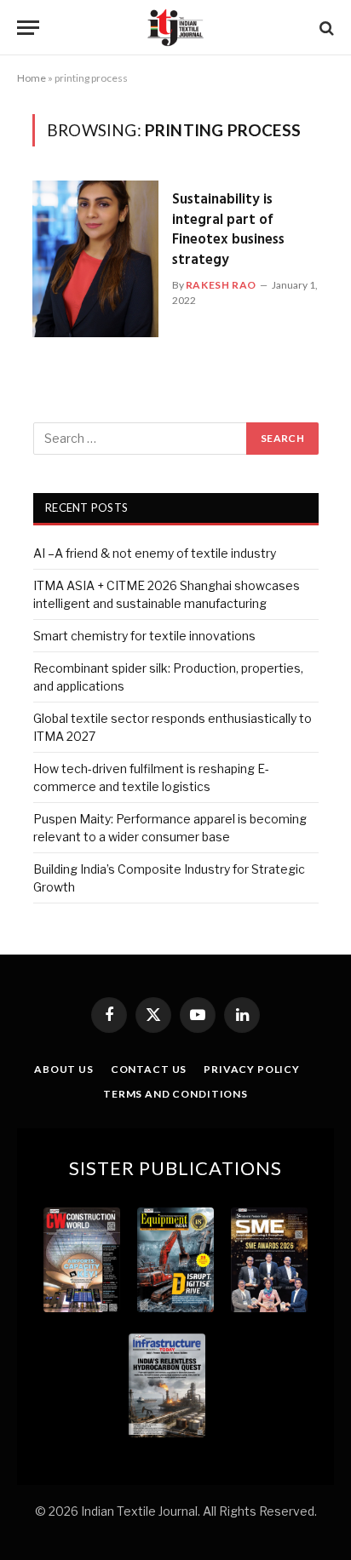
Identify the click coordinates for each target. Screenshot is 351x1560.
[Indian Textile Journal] (175, 27)
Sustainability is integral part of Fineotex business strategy (228, 230)
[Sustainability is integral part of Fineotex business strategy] (95, 258)
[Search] (325, 28)
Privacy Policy (252, 1069)
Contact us (149, 1069)
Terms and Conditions (175, 1093)
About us (64, 1069)
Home (31, 78)
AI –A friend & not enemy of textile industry (154, 553)
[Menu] (28, 28)
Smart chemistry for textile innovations (144, 635)
